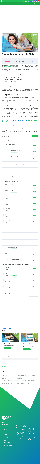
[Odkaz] (3, 1)
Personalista (3, 380)
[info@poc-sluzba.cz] (17, 433)
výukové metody (24, 383)
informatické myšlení (8, 377)
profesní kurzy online (13, 380)
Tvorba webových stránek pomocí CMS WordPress (28, 344)
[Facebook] (31, 1)
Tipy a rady (4, 366)
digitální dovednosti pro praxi (14, 375)
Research (24, 382)
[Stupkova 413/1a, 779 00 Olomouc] (30, 428)
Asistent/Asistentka (5, 373)
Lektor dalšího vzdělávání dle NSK (29, 377)
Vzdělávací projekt (13, 383)
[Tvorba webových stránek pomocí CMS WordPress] (29, 333)
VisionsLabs (9, 383)
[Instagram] (34, 1)
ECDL (32, 375)
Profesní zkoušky (27, 380)
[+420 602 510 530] (17, 437)
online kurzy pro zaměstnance (33, 378)
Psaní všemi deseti (10, 382)
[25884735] (30, 438)
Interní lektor (12, 377)
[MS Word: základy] (10, 333)
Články (3, 365)
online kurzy (28, 378)
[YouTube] (38, 1)
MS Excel (36, 377)
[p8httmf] (30, 433)
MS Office (3, 378)
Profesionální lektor (7, 380)
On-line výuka (24, 378)
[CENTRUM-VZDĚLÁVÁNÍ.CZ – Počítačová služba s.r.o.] (17, 427)
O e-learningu (19, 378)
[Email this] (3, 328)
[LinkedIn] (36, 1)
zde (20, 68)
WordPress (28, 383)
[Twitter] (33, 1)
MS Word (12, 378)
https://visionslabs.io (8, 445)
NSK (15, 378)
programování (33, 380)
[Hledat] (38, 4)
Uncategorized (4, 368)
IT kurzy (17, 377)
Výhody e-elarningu (18, 383)
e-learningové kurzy (28, 375)
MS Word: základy (8, 343)
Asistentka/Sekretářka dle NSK (14, 373)
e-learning (23, 375)
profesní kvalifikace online (19, 380)
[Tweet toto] (8, 328)
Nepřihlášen (8, 61)
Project (4, 382)
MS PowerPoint (8, 378)
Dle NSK (19, 375)
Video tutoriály (5, 383)
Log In (32, 61)
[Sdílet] (5, 328)
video (2, 383)
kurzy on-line (21, 377)
